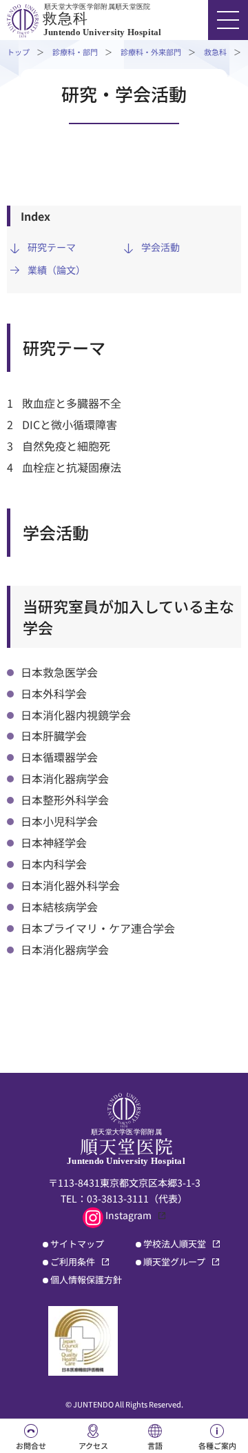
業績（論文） (56, 270)
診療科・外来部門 (151, 51)
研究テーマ (52, 247)
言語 (155, 1445)
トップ (18, 51)
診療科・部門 (75, 51)
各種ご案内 (217, 1445)
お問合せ (31, 1445)
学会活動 (160, 247)
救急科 (215, 51)
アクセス (93, 1445)
